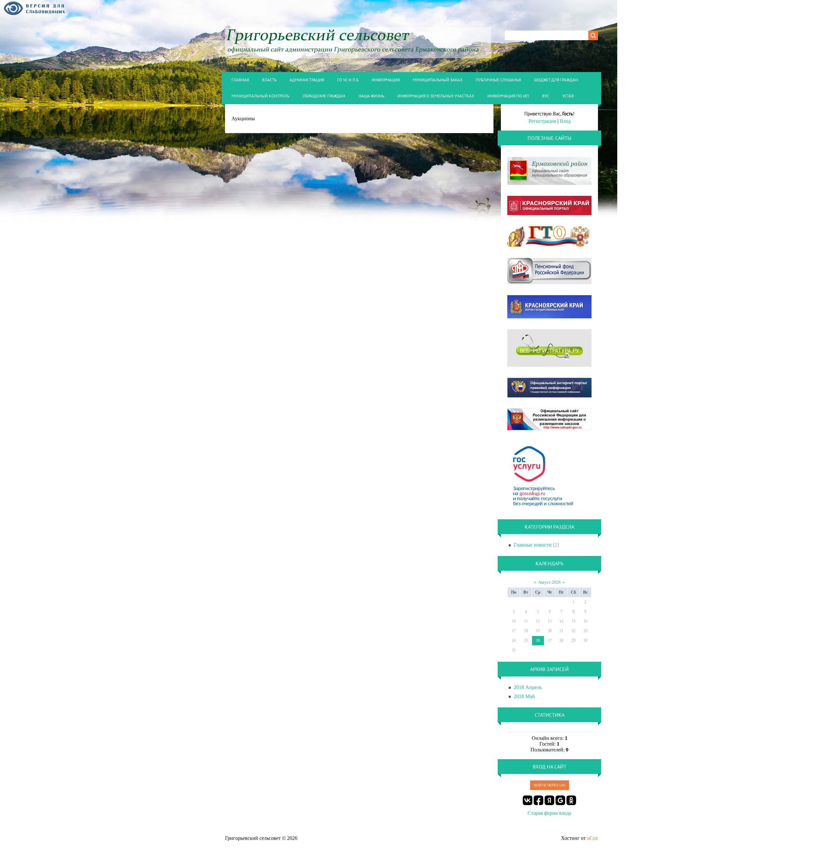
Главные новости (533, 545)
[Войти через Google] (560, 800)
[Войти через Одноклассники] (571, 800)
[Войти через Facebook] (538, 800)
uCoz (592, 838)
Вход (565, 121)
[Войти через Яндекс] (549, 800)
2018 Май (524, 696)
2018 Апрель (528, 687)
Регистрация (542, 121)
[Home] (358, 53)
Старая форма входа (549, 813)
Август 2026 (549, 582)
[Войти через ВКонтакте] (527, 800)
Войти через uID (549, 785)
